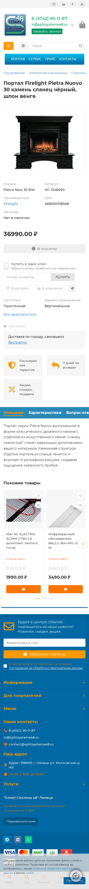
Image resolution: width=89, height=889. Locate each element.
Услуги (11, 784)
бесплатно (17, 342)
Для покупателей (23, 695)
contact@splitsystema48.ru (31, 744)
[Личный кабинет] (81, 4)
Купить (63, 277)
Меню (10, 708)
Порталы (78, 73)
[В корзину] (23, 589)
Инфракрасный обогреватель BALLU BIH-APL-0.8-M (65, 540)
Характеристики (44, 412)
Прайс (50, 59)
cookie (30, 872)
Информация (18, 682)
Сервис (35, 59)
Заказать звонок (47, 31)
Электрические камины (48, 73)
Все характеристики (20, 314)
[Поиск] (80, 46)
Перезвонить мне (20, 821)
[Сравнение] (63, 4)
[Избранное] (54, 4)
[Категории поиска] (23, 46)
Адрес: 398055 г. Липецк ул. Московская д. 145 (44, 765)
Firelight (11, 204)
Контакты (67, 59)
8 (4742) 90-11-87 (49, 18)
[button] (6, 544)
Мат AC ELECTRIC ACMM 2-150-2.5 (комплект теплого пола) (22, 540)
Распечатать (17, 326)
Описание (14, 412)
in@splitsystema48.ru (49, 24)
